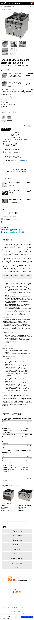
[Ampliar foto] (17, 39)
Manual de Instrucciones (9, 104)
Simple (3, 122)
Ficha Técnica (6, 107)
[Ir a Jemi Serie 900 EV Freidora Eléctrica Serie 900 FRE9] (3, 120)
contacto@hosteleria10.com (24, 607)
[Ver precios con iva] (29, 126)
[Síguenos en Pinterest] (20, 593)
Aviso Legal (4, 613)
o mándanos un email (9, 222)
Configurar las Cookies (27, 613)
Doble (9, 122)
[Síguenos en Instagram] (16, 593)
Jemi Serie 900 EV (6, 9)
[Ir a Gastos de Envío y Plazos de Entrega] (9, 130)
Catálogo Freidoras (7, 100)
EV (29, 275)
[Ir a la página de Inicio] (12, 4)
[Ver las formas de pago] (12, 232)
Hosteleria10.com (7, 607)
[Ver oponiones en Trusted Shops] (25, 1)
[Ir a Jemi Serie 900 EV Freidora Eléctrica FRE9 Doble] (9, 120)
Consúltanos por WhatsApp (11, 219)
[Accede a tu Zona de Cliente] (28, 3)
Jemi (13, 97)
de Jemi (5, 277)
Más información (23, 160)
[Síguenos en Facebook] (13, 593)
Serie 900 (5, 102)
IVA (25, 126)
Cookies (19, 613)
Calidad (14, 613)
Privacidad (10, 613)
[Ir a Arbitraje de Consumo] (17, 581)
